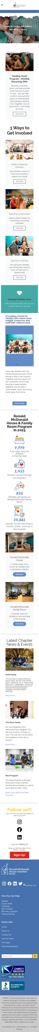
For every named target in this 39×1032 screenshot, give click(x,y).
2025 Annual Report (10, 946)
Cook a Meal (7, 904)
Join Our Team (8, 939)
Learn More (20, 114)
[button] (7, 344)
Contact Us (6, 935)
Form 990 (6, 942)
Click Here (19, 181)
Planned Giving (8, 914)
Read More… (11, 695)
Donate (5, 901)
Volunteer (6, 906)
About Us (6, 931)
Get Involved (7, 909)
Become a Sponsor (10, 911)
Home (4, 927)
